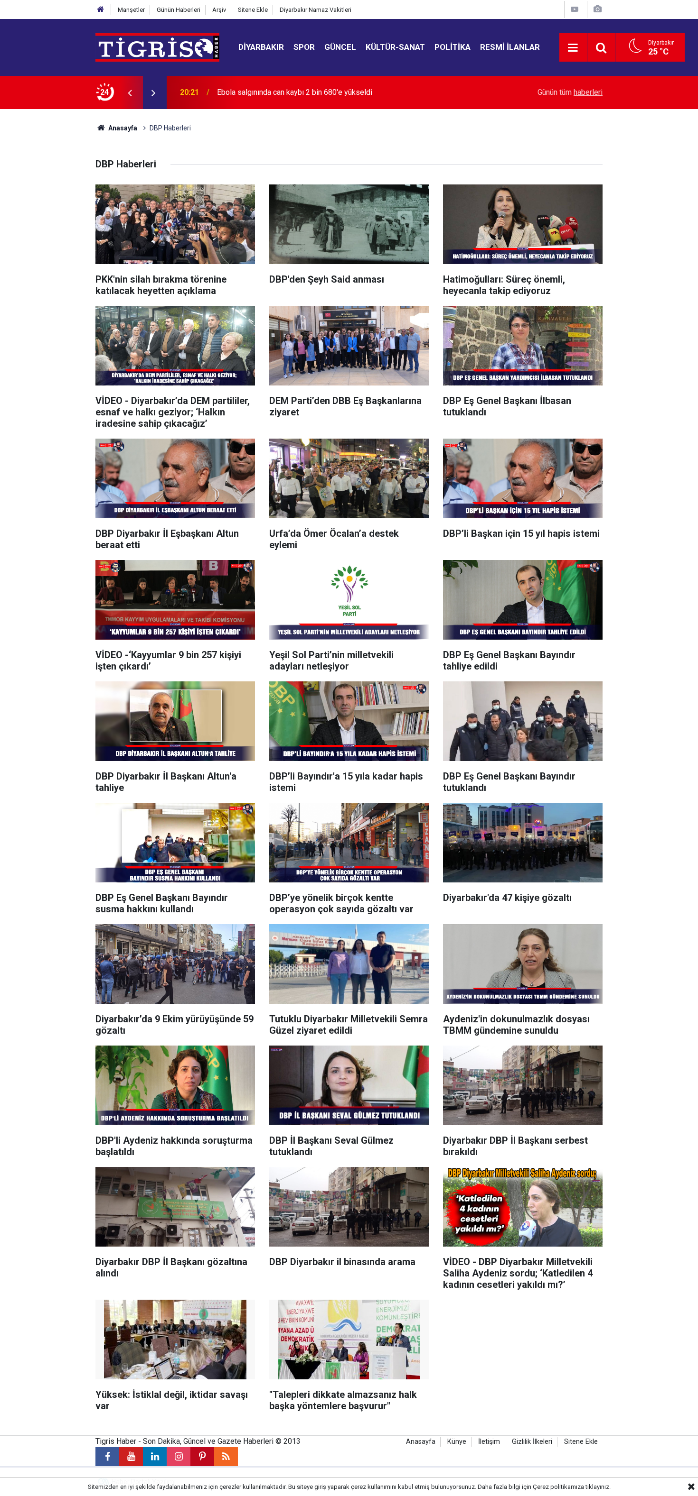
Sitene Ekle (253, 9)
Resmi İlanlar (510, 47)
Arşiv (219, 9)
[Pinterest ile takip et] (202, 1456)
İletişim (489, 1442)
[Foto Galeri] (597, 9)
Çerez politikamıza (558, 1486)
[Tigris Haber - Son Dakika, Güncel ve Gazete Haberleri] (157, 46)
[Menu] (573, 48)
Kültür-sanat (395, 47)
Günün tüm (570, 92)
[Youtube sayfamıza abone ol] (131, 1456)
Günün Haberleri (178, 9)
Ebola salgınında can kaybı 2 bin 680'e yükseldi (294, 92)
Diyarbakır (261, 47)
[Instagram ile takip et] (178, 1456)
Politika (452, 47)
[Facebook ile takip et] (107, 1456)
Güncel (340, 47)
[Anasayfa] (100, 9)
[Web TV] (574, 9)
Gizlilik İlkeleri (532, 1442)
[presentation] (129, 92)
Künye (456, 1442)
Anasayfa (122, 128)
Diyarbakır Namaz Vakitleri (315, 9)
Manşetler (131, 9)
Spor (304, 47)
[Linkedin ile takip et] (155, 1456)
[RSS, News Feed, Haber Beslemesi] (226, 1456)
